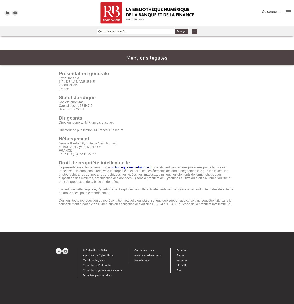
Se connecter (272, 12)
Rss (179, 270)
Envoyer (182, 31)
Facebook (183, 250)
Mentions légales (94, 260)
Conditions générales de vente (102, 270)
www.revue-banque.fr (147, 255)
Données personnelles (97, 275)
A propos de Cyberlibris (98, 255)
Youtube (182, 260)
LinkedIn (182, 265)
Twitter (181, 255)
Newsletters (141, 260)
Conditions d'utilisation (97, 265)
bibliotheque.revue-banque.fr (131, 167)
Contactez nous (144, 250)
